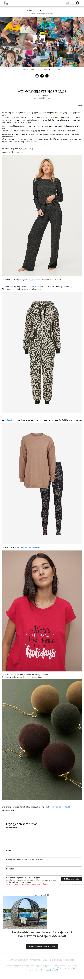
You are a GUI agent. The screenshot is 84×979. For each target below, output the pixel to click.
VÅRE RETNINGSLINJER (19, 960)
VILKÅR (46, 960)
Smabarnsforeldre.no (42, 11)
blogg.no (74, 968)
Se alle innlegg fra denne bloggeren (42, 946)
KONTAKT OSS (56, 960)
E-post (24, 860)
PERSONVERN (35, 960)
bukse (26, 279)
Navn (8, 851)
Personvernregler (66, 884)
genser (35, 279)
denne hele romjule (28, 547)
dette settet (9, 420)
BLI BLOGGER (68, 960)
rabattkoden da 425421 (61, 807)
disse (6, 677)
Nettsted (10, 869)
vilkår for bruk (74, 884)
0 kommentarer (42, 95)
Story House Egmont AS (49, 970)
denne (31, 286)
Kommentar (12, 827)
